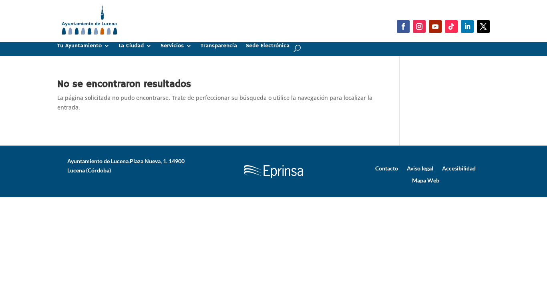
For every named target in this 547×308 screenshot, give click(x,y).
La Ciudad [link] (131, 46)
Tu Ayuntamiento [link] (79, 46)
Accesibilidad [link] (459, 168)
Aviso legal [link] (420, 168)
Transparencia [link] (219, 46)
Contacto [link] (386, 168)
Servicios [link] (172, 46)
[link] (89, 38)
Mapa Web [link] (425, 180)
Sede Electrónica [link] (268, 46)
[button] (403, 26)
